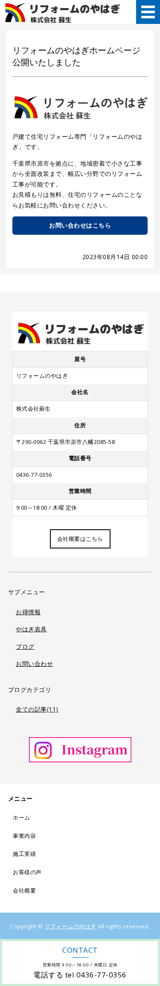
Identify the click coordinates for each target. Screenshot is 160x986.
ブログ (25, 646)
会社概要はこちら (80, 539)
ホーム (21, 817)
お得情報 (28, 612)
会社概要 (24, 890)
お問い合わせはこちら (80, 225)
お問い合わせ (34, 663)
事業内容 (24, 836)
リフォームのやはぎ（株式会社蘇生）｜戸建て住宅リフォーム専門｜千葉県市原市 (62, 12)
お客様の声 (27, 872)
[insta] (80, 762)
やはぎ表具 (31, 629)
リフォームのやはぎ (70, 926)
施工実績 (24, 854)
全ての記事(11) (37, 709)
